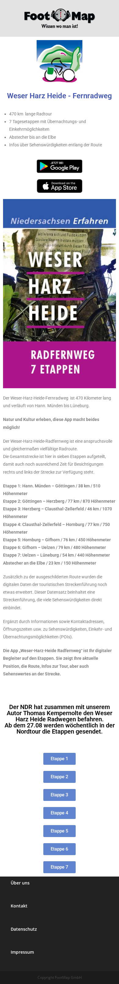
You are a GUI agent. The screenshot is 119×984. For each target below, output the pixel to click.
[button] (59, 849)
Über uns (20, 883)
